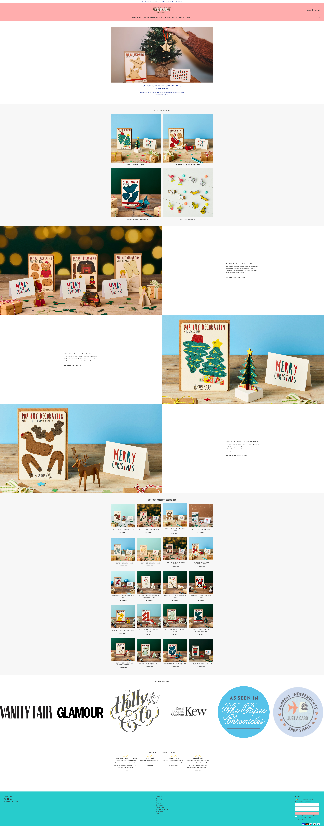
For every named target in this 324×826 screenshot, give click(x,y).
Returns (158, 803)
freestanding (244, 269)
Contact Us (159, 805)
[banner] (162, 10)
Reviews (158, 813)
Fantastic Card (198, 758)
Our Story (159, 799)
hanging (253, 269)
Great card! (150, 758)
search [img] (309, 10)
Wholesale (159, 811)
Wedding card (174, 758)
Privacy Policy (160, 807)
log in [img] (316, 10)
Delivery (158, 801)
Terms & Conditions (162, 809)
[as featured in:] (135, 712)
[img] (4, 799)
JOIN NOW (307, 813)
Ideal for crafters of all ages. (126, 758)
